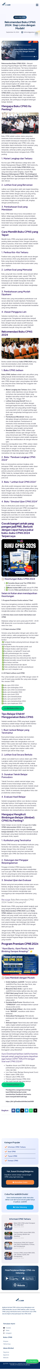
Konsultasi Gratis (21, 1182)
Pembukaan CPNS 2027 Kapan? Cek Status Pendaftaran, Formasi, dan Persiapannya (24, 1244)
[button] (37, 5)
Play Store (18, 984)
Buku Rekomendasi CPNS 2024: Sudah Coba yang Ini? (17, 900)
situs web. (34, 991)
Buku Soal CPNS (20, 17)
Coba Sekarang (21, 1207)
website (25, 986)
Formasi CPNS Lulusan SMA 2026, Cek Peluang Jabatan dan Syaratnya (24, 1234)
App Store (28, 984)
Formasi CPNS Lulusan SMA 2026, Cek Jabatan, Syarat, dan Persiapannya (24, 1254)
